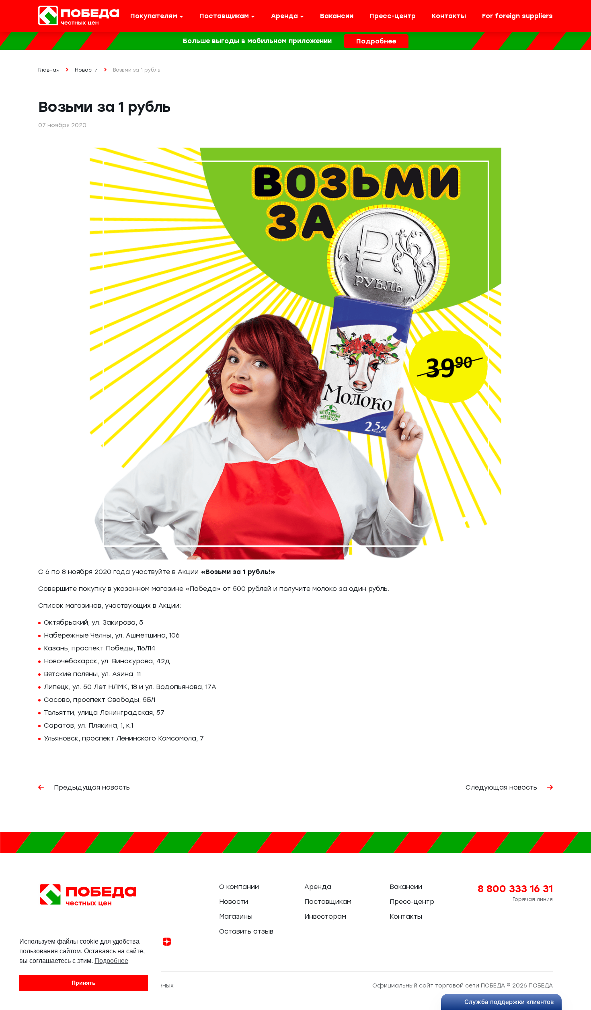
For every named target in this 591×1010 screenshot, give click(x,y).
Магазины (235, 916)
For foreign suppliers (517, 16)
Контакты (449, 16)
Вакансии (336, 16)
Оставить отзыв (246, 931)
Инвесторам (325, 916)
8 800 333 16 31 (515, 889)
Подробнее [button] (111, 960)
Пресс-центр (392, 16)
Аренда (317, 887)
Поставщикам (327, 901)
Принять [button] (84, 982)
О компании (239, 887)
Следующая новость (502, 787)
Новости (233, 901)
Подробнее (376, 41)
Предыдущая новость (91, 787)
